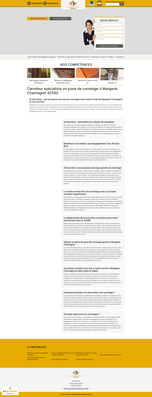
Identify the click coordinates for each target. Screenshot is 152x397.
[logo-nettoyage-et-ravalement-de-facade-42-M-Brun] (76, 373)
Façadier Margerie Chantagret (84, 359)
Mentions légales (86, 394)
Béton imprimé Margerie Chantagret (110, 355)
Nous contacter (60, 18)
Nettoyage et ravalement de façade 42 (42, 57)
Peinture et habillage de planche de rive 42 (74, 57)
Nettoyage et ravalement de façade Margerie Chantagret (86, 354)
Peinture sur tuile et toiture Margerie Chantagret (37, 354)
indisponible (36, 3)
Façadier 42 (120, 57)
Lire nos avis (10, 393)
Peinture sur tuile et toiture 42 (103, 57)
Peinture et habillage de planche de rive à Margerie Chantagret (64, 354)
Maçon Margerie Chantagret (60, 359)
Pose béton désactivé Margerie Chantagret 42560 (36, 358)
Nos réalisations (38, 18)
